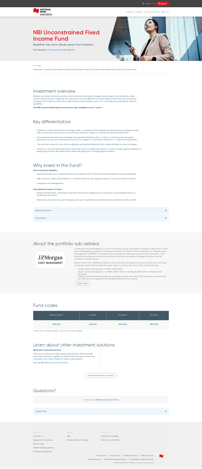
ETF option (97, 107)
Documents (119, 69)
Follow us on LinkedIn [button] (110, 436)
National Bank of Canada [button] (77, 440)
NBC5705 (154, 324)
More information (103, 69)
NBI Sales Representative (107, 400)
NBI (68, 436)
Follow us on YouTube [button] (110, 440)
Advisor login (38, 444)
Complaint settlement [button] (42, 451)
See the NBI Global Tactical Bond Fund (50, 363)
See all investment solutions (101, 375)
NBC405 (56, 324)
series (79, 331)
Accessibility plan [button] (94, 459)
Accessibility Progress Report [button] (115, 459)
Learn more (82, 283)
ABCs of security (147, 455)
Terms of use (101, 455)
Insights (138, 12)
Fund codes (131, 69)
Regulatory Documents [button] (43, 440)
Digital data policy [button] (131, 455)
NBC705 (93, 324)
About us (165, 12)
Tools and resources (152, 12)
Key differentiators (62, 69)
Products (130, 12)
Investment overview (42, 69)
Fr (154, 4)
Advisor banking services (43, 448)
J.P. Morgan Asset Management (61, 50)
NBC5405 (123, 324)
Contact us (38, 436)
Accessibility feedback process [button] (142, 459)
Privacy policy (115, 455)
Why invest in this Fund (83, 69)
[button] (143, 4)
